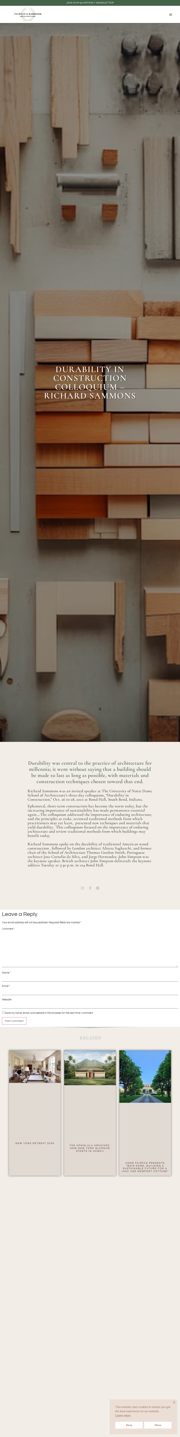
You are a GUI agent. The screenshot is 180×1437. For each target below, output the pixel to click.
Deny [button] (129, 1425)
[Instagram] (82, 888)
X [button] (174, 1402)
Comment (8, 928)
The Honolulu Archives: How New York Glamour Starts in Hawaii (90, 1148)
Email (6, 986)
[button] (170, 14)
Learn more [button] (123, 1415)
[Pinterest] (97, 888)
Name (6, 972)
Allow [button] (158, 1425)
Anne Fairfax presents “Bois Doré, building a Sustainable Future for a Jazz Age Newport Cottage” (145, 1167)
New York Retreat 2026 (34, 1143)
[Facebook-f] (90, 888)
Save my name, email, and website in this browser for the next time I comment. (49, 1013)
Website (6, 999)
